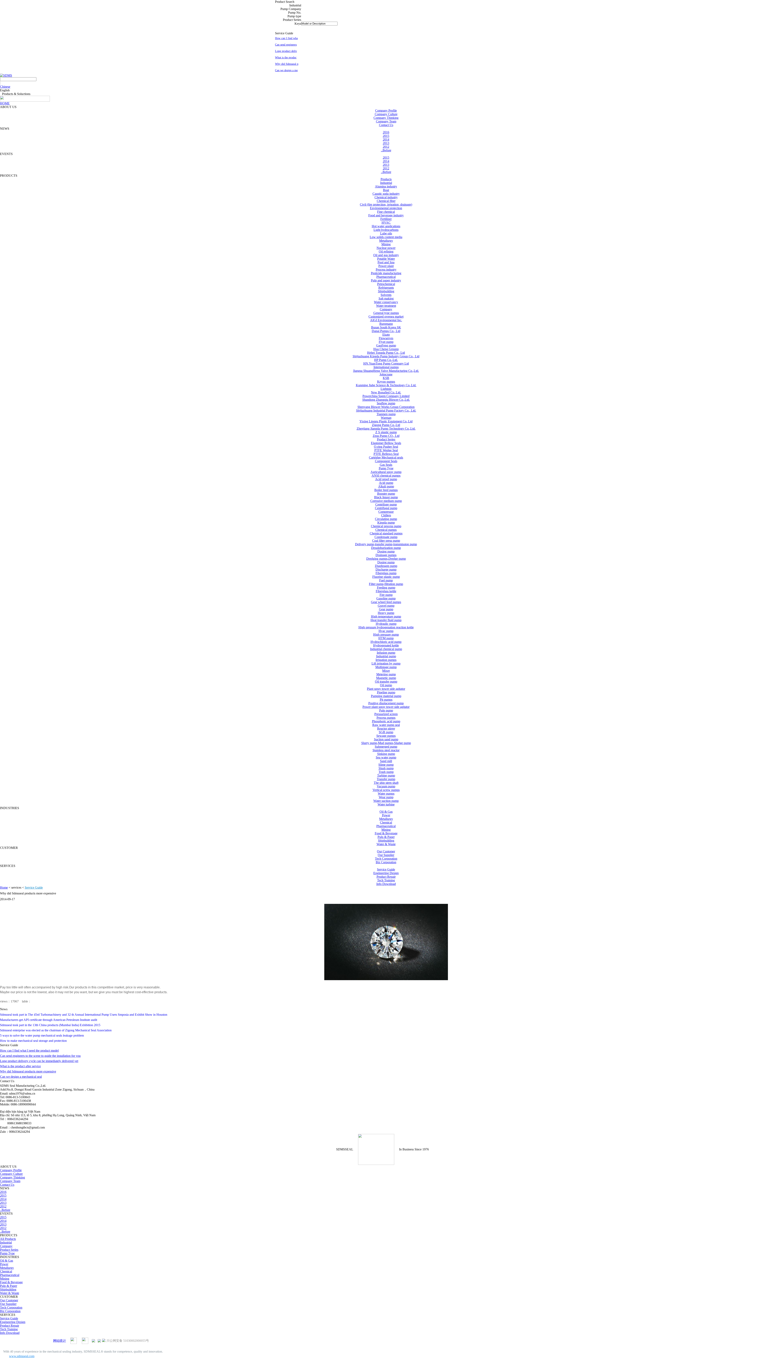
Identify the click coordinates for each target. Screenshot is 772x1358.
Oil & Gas (386, 811)
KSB (386, 378)
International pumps (386, 367)
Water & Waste (386, 844)
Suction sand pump (386, 739)
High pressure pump (386, 634)
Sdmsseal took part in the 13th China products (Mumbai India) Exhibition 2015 (50, 1025)
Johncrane (386, 374)
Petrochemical (386, 284)
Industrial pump (386, 656)
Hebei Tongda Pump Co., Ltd (386, 352)
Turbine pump (386, 775)
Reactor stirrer (386, 728)
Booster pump (386, 493)
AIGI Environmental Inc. (386, 320)
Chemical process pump (386, 526)
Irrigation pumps (386, 660)
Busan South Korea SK (386, 327)
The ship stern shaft (386, 782)
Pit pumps (386, 699)
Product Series (386, 439)
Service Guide (386, 869)
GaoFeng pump (386, 345)
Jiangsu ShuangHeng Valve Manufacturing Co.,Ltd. (386, 370)
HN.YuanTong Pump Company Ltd (386, 363)
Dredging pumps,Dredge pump (386, 558)
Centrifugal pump (386, 508)
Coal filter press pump (386, 540)
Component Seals (386, 461)
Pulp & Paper (386, 837)
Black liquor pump (386, 497)
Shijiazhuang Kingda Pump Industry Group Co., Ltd (386, 356)
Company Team (386, 121)
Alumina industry (386, 186)
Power (386, 815)
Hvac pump (386, 631)
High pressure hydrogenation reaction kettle (386, 627)
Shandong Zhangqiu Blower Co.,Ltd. (386, 399)
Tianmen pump (386, 414)
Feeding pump (386, 587)
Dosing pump (386, 551)
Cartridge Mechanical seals (386, 457)
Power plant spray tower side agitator (386, 707)
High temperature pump (386, 616)
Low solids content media (386, 237)
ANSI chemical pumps (386, 475)
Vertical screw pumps (386, 790)
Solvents (386, 295)
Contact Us (386, 125)
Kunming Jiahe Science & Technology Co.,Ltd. (386, 385)
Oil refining (386, 251)
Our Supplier (386, 855)
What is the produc (286, 57)
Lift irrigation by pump (386, 663)
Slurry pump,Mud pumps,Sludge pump (386, 743)
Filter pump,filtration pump (386, 584)
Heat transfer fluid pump (386, 620)
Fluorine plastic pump (386, 576)
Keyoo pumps (386, 381)
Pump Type (386, 468)
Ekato (386, 334)
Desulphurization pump (386, 548)
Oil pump (386, 685)
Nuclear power (386, 248)
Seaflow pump (386, 403)
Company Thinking (386, 117)
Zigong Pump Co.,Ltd (386, 425)
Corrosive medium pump (386, 501)
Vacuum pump (386, 786)
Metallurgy (386, 240)
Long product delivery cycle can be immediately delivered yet (39, 1061)
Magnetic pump (386, 678)
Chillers (386, 515)
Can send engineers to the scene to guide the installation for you (40, 1055)
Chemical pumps (386, 529)
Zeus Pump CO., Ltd (386, 435)
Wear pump (386, 797)
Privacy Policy (42, 1340)
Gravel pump (386, 605)
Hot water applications (386, 226)
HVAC (386, 222)
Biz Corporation (386, 862)
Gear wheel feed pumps (386, 602)
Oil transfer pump (386, 681)
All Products (8, 1239)
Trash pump (386, 772)
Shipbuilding (386, 291)
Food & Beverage (386, 833)
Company (386, 309)
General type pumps (386, 313)
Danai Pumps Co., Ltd (386, 331)
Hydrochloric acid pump (386, 641)
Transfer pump (386, 779)
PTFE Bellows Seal (386, 454)
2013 (386, 143)
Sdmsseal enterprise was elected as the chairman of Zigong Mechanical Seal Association (56, 1030)
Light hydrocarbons (386, 229)
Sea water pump (386, 757)
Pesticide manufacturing (386, 273)
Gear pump (386, 609)
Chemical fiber (386, 201)
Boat (386, 190)
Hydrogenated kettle (386, 645)
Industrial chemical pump (386, 649)
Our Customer (386, 851)
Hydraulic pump (386, 623)
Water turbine (386, 804)
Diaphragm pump (386, 566)
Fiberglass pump (386, 573)
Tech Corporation (386, 858)
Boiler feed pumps (386, 490)
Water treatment (386, 305)
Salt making (386, 298)
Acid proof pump (386, 479)
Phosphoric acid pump (386, 721)
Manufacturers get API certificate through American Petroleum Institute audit (48, 1020)
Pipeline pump (386, 692)
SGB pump (386, 732)
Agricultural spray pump (386, 472)
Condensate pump (386, 537)
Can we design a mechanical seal (21, 1076)
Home (4, 887)
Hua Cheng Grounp (386, 349)
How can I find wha (286, 38)
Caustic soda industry (386, 193)
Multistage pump (386, 667)
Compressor (386, 511)
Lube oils (386, 233)
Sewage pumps (386, 735)
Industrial (386, 183)
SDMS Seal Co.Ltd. (19, 1340)
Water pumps (386, 793)
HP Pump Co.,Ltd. (386, 360)
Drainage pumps (386, 555)
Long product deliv (286, 51)
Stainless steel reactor (386, 750)
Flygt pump (386, 342)
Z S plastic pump (386, 432)
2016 (386, 132)
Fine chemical (386, 211)
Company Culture (386, 114)
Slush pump (386, 768)
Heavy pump (386, 613)
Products (386, 179)
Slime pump (386, 764)
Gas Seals (386, 464)
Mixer (386, 670)
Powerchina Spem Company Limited (386, 396)
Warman (386, 417)
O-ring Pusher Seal (386, 446)
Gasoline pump (386, 598)
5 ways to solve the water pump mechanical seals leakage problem (42, 1035)
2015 (386, 136)
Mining (386, 244)
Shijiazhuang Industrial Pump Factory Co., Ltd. (386, 410)
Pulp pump (386, 710)
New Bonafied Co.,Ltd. (386, 392)
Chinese (5, 86)
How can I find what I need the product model (29, 1050)
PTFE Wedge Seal (386, 450)
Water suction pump (386, 800)
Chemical (386, 822)
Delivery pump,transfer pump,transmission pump (386, 544)
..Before (386, 150)
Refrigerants (386, 287)
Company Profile (386, 110)
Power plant (386, 266)
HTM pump (386, 638)
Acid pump (386, 482)
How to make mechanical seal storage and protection (33, 1040)
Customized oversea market (386, 316)
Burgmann (386, 323)
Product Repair (386, 876)
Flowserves (386, 338)
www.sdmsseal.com (21, 1356)
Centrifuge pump (386, 504)
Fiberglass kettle (386, 591)
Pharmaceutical (386, 276)
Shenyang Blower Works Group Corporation (386, 407)
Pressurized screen (386, 714)
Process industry (386, 269)
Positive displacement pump (386, 703)
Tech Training (386, 880)
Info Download (386, 884)
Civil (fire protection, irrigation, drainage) (386, 204)
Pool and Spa (386, 262)
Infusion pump (386, 652)
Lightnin (386, 388)
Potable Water (386, 258)
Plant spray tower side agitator (386, 688)
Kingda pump (386, 522)
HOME (5, 103)
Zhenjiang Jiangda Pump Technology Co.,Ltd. (386, 428)
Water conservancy (386, 302)
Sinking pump (386, 753)
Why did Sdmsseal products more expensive (28, 1071)
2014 (386, 139)
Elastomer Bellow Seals (386, 443)
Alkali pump (386, 486)
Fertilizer (386, 219)
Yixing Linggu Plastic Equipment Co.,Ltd (386, 421)
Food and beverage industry (386, 215)
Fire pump (386, 594)
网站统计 (59, 1340)
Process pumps (386, 717)
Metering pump (386, 674)
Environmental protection (386, 208)
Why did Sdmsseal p (286, 63)
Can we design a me (286, 70)
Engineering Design (386, 873)
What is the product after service (20, 1066)
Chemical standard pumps (386, 533)
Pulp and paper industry (386, 280)
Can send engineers (286, 44)
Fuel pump (386, 580)
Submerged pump (386, 746)
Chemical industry (386, 197)
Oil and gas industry (386, 255)
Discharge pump (386, 569)
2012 (386, 146)
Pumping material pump (386, 696)
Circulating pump (386, 519)
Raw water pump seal (386, 725)
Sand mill (386, 761)
